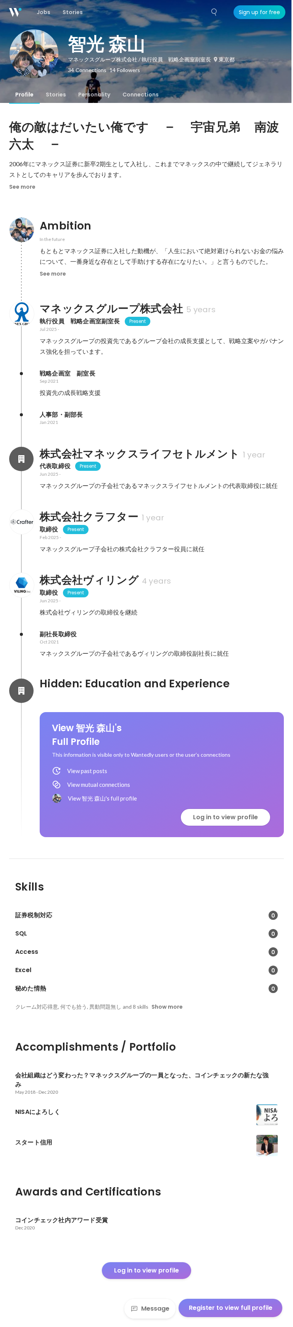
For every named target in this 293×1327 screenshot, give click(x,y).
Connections (140, 94)
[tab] (24, 94)
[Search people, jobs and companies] (214, 12)
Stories (56, 94)
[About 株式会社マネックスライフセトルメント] (21, 459)
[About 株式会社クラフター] (21, 521)
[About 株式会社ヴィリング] (21, 585)
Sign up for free (259, 12)
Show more (167, 1007)
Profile (24, 94)
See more (22, 187)
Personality (94, 94)
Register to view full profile (230, 1307)
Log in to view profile (225, 817)
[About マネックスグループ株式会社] (21, 313)
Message (155, 1308)
